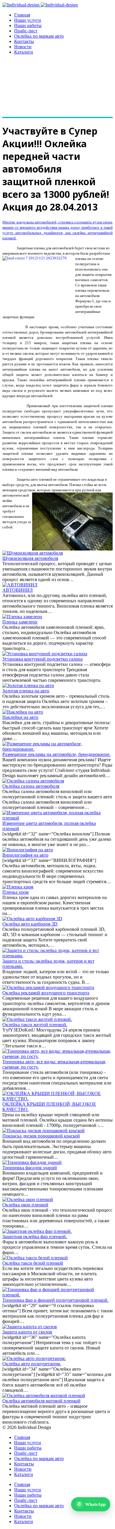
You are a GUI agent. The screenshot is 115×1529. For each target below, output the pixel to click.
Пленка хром (15, 892)
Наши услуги (27, 20)
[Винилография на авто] (27, 849)
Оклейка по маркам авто (39, 36)
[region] (57, 88)
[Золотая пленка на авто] (28, 685)
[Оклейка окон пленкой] (27, 1199)
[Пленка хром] (17, 886)
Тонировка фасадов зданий (29, 1167)
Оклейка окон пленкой (25, 1204)
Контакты (24, 41)
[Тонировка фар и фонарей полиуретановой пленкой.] (57, 1294)
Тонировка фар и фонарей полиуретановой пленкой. (55, 1300)
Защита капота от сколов (27, 1331)
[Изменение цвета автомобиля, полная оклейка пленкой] (57, 817)
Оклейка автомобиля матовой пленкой (41, 1400)
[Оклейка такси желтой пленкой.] (37, 1019)
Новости (23, 46)
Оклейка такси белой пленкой (32, 1263)
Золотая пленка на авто (25, 690)
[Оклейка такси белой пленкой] (35, 1257)
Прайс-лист (25, 30)
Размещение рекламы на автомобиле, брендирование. (56, 754)
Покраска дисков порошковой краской (41, 1135)
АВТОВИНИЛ (17, 590)
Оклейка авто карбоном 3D (30, 923)
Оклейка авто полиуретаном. (31, 1363)
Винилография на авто (25, 855)
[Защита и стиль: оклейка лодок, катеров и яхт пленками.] (57, 955)
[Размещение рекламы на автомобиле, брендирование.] (57, 749)
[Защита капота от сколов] (29, 1326)
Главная (22, 14)
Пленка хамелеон (19, 621)
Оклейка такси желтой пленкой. (34, 1024)
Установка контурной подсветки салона (42, 658)
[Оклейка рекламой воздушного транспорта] (48, 987)
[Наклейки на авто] (22, 711)
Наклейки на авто (20, 717)
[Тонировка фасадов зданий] (32, 1162)
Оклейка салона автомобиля (30, 786)
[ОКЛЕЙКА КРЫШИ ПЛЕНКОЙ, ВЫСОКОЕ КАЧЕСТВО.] (57, 1098)
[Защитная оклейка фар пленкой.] (37, 1231)
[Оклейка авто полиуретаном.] (34, 1358)
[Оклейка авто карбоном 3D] (32, 918)
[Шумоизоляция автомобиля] (32, 552)
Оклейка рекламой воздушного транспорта (45, 992)
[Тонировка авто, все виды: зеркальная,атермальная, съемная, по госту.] (57, 1056)
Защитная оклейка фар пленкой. (34, 1236)
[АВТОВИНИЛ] (19, 584)
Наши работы (28, 25)
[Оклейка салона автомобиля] (33, 780)
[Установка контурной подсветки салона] (44, 653)
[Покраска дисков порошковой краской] (43, 1130)
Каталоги (23, 51)
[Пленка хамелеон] (22, 616)
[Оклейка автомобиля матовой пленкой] (43, 1395)
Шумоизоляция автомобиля (30, 558)
